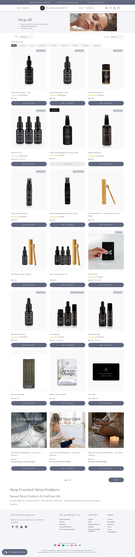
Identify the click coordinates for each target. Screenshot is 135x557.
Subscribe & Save (64, 519)
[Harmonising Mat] (29, 370)
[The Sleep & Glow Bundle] (29, 250)
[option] (39, 2)
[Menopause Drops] (29, 310)
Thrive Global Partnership (67, 529)
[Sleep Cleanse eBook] (67, 370)
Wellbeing (97, 45)
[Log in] (115, 8)
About (81, 8)
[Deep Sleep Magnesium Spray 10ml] (67, 189)
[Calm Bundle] (67, 310)
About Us (91, 527)
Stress (32, 45)
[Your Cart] (118, 8)
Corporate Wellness (65, 527)
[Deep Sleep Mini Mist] (29, 189)
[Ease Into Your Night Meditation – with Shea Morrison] (106, 428)
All (14, 45)
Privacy (110, 529)
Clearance (90, 8)
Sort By (106, 37)
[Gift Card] (106, 370)
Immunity (54, 45)
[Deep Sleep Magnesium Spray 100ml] (67, 128)
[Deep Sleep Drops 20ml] (67, 68)
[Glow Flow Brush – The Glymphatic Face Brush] (106, 189)
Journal (26, 8)
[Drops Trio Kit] (29, 128)
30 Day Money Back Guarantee (94, 530)
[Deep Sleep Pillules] (106, 68)
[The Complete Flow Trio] (67, 250)
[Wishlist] (110, 8)
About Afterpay (112, 532)
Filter (16, 37)
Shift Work (65, 45)
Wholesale (62, 524)
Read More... (14, 504)
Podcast (61, 522)
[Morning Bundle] (106, 310)
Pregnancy (86, 45)
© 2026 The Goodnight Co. (67, 543)
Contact (90, 519)
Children (75, 45)
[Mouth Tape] (106, 250)
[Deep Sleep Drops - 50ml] (29, 68)
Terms (109, 527)
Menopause (42, 45)
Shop (19, 8)
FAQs (90, 522)
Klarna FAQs (111, 522)
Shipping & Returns (94, 524)
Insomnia (22, 45)
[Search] (106, 8)
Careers (110, 519)
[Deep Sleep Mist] (106, 128)
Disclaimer (111, 524)
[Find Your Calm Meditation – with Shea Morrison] (67, 428)
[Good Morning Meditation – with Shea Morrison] (29, 428)
